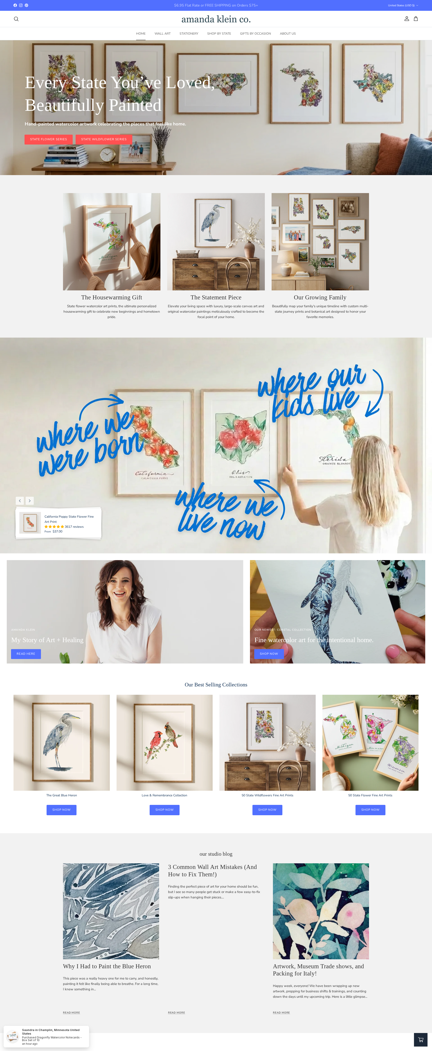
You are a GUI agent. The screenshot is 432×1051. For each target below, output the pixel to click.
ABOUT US (288, 33)
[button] (55, 527)
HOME (141, 33)
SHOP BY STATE (219, 33)
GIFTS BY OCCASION (255, 33)
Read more (71, 1012)
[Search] (16, 19)
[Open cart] (421, 1040)
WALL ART (163, 33)
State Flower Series (48, 139)
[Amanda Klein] (216, 18)
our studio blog (216, 854)
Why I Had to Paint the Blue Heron (107, 966)
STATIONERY (189, 33)
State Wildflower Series (104, 139)
